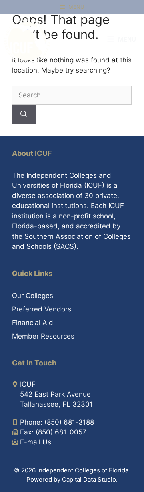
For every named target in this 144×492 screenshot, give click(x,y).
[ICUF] (27, 40)
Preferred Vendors (41, 309)
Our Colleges (32, 296)
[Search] (24, 114)
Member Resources (43, 336)
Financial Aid (32, 323)
